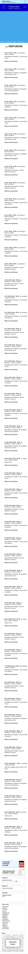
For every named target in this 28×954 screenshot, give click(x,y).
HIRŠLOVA (4, 925)
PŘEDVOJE (5, 924)
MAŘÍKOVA (4, 917)
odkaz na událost (9, 54)
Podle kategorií (9, 41)
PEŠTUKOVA (5, 906)
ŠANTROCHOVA (6, 920)
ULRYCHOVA (5, 922)
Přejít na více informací (11, 61)
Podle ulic (3, 41)
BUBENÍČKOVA (5, 913)
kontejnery (22, 53)
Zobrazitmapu (12, 943)
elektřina (24, 763)
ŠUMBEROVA (5, 927)
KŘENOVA (4, 908)
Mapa (15, 41)
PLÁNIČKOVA (5, 914)
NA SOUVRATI (5, 928)
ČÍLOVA (4, 911)
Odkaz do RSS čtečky (7, 888)
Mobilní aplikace (6, 1)
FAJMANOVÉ (5, 919)
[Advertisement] (14, 26)
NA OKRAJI (4, 909)
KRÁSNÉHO (5, 916)
